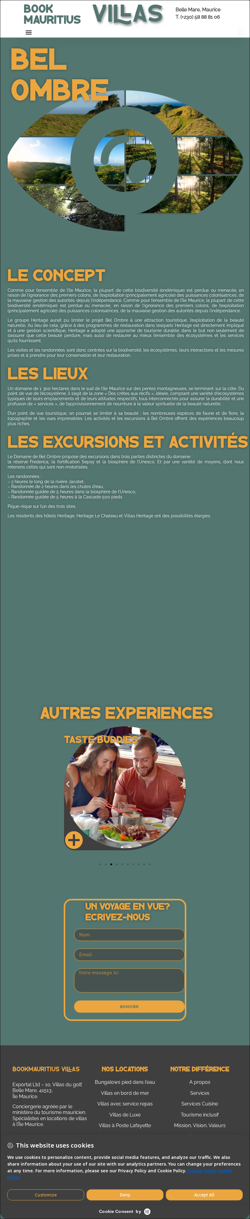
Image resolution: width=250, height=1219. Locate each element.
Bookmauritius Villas (46, 1069)
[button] (29, 32)
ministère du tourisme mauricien (48, 1112)
